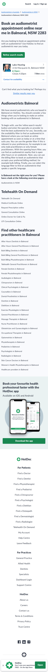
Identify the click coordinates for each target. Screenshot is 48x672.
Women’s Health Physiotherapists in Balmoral (20, 365)
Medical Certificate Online (12, 203)
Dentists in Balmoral (9, 301)
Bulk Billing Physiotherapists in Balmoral (17, 260)
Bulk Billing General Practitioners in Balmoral (19, 255)
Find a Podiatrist (24, 489)
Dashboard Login (24, 580)
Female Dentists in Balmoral (12, 269)
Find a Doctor (24, 473)
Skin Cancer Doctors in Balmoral (14, 361)
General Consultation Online (13, 212)
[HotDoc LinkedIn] (24, 642)
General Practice (24, 558)
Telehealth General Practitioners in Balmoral (19, 264)
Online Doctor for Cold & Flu (13, 217)
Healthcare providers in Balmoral (14, 370)
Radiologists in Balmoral (11, 356)
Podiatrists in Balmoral (10, 347)
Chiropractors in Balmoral (11, 283)
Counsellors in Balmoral (11, 292)
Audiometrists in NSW (30, 12)
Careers (24, 605)
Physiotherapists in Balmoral (12, 342)
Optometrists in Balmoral (11, 338)
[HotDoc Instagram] (28, 642)
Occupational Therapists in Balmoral (16, 333)
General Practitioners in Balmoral (14, 315)
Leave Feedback (24, 543)
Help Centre (24, 538)
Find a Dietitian (24, 506)
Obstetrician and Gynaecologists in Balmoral (19, 328)
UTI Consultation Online (11, 221)
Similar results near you (24, 93)
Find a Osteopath (24, 511)
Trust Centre (24, 627)
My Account (24, 533)
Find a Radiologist (24, 522)
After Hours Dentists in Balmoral (14, 241)
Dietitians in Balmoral (10, 306)
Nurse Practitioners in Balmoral (14, 324)
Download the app (24, 441)
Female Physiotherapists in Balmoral (16, 274)
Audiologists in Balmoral (11, 278)
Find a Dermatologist (24, 516)
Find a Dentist (24, 479)
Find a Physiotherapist (24, 484)
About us (24, 600)
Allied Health (24, 564)
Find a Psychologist (24, 500)
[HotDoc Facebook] (19, 642)
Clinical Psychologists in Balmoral (14, 287)
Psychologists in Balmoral (11, 351)
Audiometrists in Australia (10, 12)
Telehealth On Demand (10, 199)
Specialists (24, 574)
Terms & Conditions (24, 616)
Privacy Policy (24, 621)
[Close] (3, 665)
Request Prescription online (12, 208)
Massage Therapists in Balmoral (14, 319)
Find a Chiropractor (24, 495)
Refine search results (13, 55)
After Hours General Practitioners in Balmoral (20, 246)
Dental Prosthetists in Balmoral (14, 296)
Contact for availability (12, 80)
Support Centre (24, 585)
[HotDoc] (4, 4)
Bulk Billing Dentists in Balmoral (14, 251)
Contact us (24, 611)
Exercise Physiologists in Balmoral (15, 310)
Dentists (24, 569)
